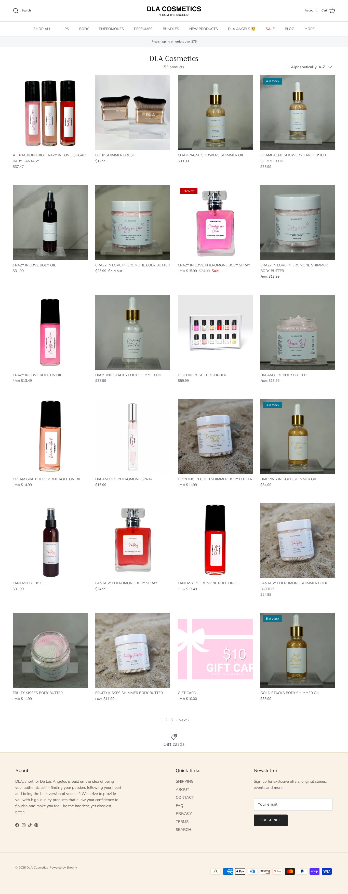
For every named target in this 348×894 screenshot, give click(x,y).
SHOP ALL (42, 28)
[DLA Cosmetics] (174, 10)
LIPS (65, 28)
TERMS (182, 821)
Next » (184, 720)
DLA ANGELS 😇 (242, 28)
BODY (84, 28)
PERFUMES (143, 28)
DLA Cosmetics (37, 867)
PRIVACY (184, 813)
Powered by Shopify (63, 867)
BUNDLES (171, 28)
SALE (270, 28)
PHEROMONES (111, 28)
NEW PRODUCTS (203, 28)
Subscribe (270, 820)
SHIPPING (185, 781)
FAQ (179, 805)
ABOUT (182, 789)
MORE (309, 28)
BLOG (289, 28)
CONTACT (185, 797)
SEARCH (183, 829)
